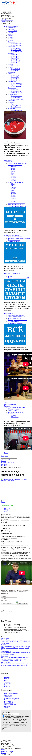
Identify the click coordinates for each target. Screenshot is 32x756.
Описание (7, 508)
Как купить (4, 456)
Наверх (3, 749)
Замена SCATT (8, 703)
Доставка (7, 682)
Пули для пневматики (11, 693)
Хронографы (8, 695)
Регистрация (9, 20)
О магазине (7, 683)
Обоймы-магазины (10, 704)
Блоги (6, 680)
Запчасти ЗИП (8, 696)
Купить (3, 502)
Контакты (7, 686)
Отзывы (6, 511)
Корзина (3, 21)
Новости (7, 678)
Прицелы (7, 706)
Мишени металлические (11, 698)
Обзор (6, 509)
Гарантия (7, 685)
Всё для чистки (9, 701)
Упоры (6, 707)
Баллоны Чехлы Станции (12, 700)
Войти (3, 20)
